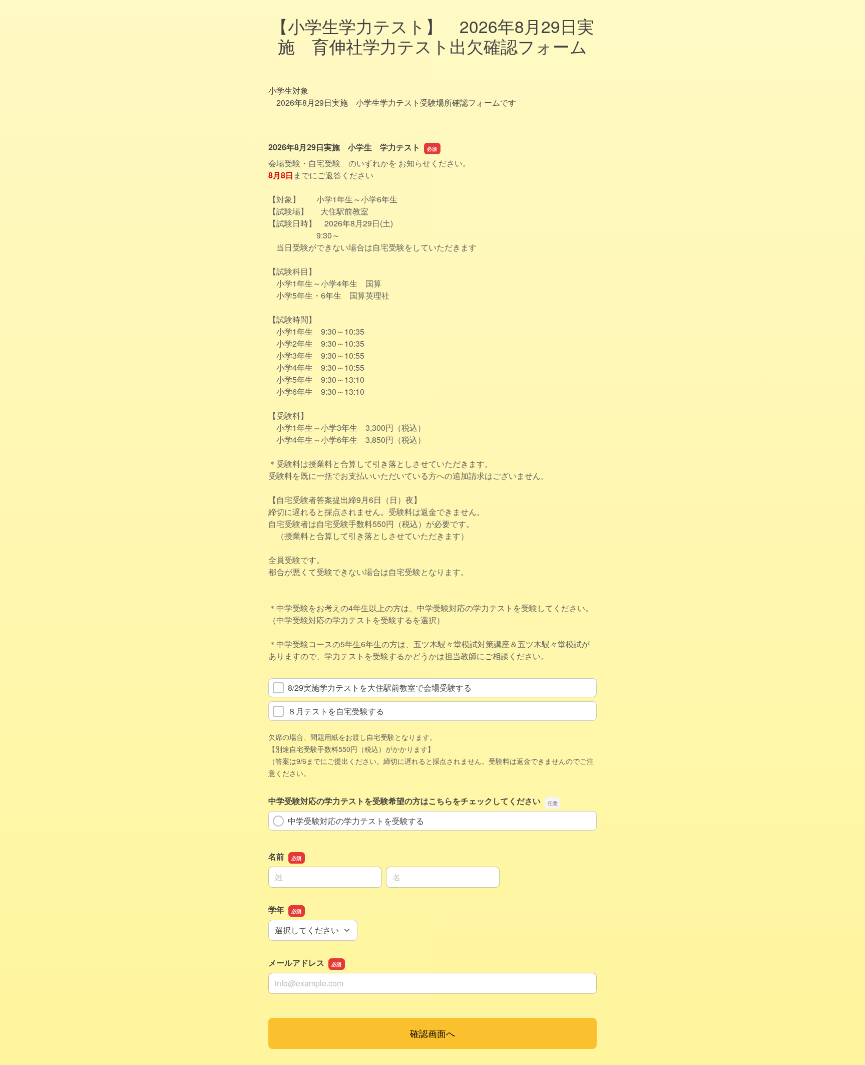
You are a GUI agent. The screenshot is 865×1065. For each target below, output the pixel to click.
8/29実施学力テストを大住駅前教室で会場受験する (380, 687)
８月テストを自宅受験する (336, 711)
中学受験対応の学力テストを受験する (356, 821)
